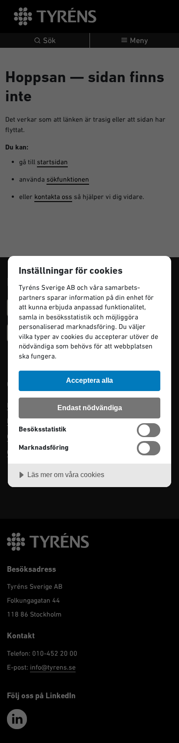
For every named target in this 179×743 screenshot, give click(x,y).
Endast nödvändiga (89, 407)
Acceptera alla (89, 380)
